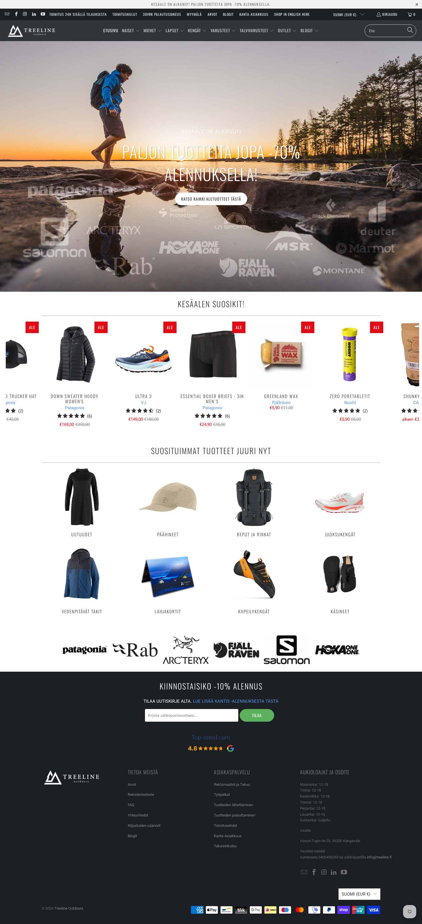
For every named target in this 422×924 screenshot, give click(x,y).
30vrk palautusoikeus (162, 14)
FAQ (131, 805)
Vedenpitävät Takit (82, 579)
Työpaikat (222, 794)
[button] (131, 31)
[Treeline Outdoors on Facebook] (15, 14)
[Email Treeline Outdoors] (6, 14)
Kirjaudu (390, 14)
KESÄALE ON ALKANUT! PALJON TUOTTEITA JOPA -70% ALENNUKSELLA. (211, 4)
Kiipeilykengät (254, 579)
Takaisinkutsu (225, 846)
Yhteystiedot (138, 815)
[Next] (409, 374)
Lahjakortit (168, 579)
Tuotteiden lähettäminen (233, 805)
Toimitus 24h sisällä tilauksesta (78, 14)
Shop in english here (292, 14)
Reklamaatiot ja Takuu (232, 784)
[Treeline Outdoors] (31, 30)
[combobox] (390, 30)
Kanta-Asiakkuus (253, 14)
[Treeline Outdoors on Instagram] (24, 14)
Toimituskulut (125, 14)
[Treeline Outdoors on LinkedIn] (33, 14)
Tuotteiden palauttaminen (234, 815)
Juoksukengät (340, 502)
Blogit (228, 14)
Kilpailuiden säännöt (144, 825)
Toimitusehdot (225, 825)
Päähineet (168, 502)
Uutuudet (82, 502)
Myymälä (194, 14)
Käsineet (340, 579)
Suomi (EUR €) (345, 14)
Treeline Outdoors (68, 908)
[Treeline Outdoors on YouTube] (42, 14)
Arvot (212, 14)
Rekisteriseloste (141, 794)
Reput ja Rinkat (254, 502)
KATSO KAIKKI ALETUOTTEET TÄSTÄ (211, 198)
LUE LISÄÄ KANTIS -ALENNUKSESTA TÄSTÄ (235, 701)
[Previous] (15, 374)
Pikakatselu (212, 367)
